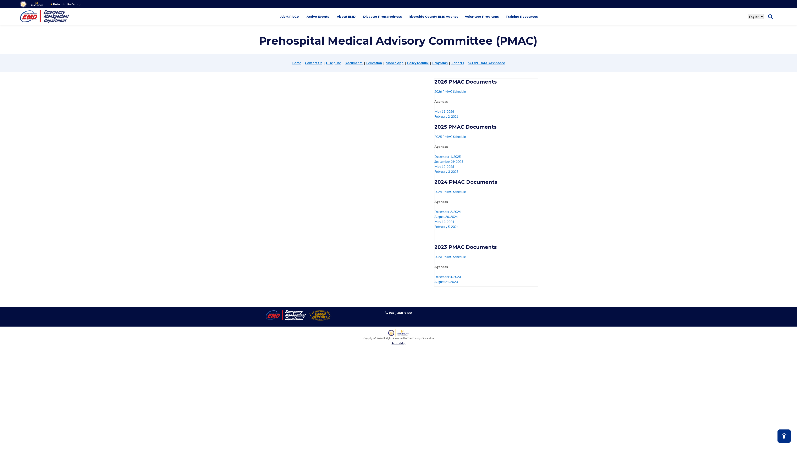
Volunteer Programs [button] (482, 17)
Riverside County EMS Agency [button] (433, 17)
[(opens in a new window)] (31, 4)
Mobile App (394, 63)
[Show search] (770, 17)
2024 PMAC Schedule (450, 192)
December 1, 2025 (447, 156)
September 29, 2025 (448, 161)
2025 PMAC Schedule (450, 136)
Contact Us (313, 63)
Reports (457, 63)
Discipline (333, 63)
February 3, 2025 (446, 171)
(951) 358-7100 (400, 313)
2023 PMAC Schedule (450, 257)
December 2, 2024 (447, 211)
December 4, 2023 (447, 277)
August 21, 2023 (446, 282)
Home (296, 63)
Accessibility (399, 343)
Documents (354, 63)
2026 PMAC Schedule (450, 91)
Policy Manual (418, 63)
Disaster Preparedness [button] (382, 17)
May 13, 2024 (444, 221)
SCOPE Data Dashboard (486, 63)
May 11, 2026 (444, 111)
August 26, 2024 (446, 216)
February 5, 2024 (446, 226)
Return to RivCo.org (67, 4)
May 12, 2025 (444, 166)
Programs (440, 63)
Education (374, 63)
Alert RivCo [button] (289, 17)
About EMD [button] (346, 17)
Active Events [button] (318, 17)
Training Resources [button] (522, 17)
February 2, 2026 (446, 116)
